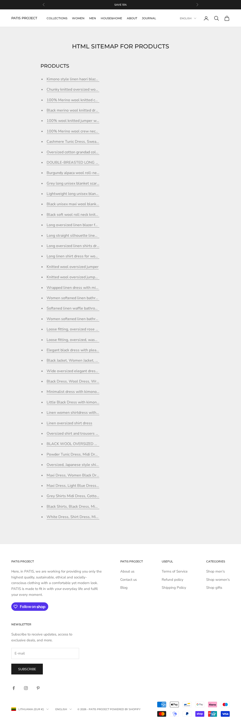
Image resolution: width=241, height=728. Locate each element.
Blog (124, 587)
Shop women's (218, 579)
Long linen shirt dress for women (75, 256)
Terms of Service (175, 571)
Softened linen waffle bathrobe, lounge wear (84, 308)
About (132, 18)
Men (92, 18)
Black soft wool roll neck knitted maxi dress (83, 214)
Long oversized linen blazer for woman (79, 225)
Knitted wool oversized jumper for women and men (90, 277)
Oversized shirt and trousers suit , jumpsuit (83, 433)
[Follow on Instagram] (26, 688)
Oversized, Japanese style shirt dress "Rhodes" (86, 464)
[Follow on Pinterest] (38, 688)
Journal (149, 18)
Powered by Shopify (125, 709)
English (186, 18)
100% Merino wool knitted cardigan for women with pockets (98, 100)
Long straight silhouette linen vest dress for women (91, 235)
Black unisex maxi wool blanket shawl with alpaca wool (93, 204)
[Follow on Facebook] (13, 688)
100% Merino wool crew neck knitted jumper (85, 131)
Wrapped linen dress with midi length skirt (83, 287)
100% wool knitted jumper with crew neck (83, 120)
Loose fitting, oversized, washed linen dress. (84, 339)
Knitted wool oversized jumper (73, 266)
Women (78, 18)
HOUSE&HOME (111, 18)
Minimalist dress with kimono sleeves (79, 391)
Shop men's (215, 571)
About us (127, 571)
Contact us (128, 579)
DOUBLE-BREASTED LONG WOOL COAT (83, 162)
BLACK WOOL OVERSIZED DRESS (77, 443)
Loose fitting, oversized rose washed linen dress (88, 329)
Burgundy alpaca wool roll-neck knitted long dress (89, 172)
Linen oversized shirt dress (69, 423)
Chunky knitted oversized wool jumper (79, 89)
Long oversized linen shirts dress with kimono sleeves (93, 245)
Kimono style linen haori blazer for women (82, 79)
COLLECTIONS (57, 18)
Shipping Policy (174, 587)
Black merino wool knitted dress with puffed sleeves (91, 110)
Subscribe (27, 669)
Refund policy (172, 579)
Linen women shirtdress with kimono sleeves (85, 412)
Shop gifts (214, 587)
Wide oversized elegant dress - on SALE (81, 371)
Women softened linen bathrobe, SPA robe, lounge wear (95, 298)
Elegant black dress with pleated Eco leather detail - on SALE (99, 350)
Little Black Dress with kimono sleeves (80, 402)
